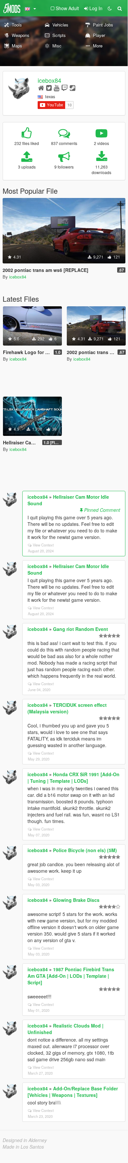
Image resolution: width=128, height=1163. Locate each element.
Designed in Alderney (25, 1140)
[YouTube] (56, 87)
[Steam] (72, 87)
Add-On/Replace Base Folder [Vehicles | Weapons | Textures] (72, 1091)
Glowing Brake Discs (76, 900)
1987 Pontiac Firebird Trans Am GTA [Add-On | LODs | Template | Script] (70, 976)
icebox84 (49, 80)
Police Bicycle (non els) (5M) (85, 850)
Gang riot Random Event (80, 629)
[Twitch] (64, 87)
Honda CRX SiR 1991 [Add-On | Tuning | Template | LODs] (73, 777)
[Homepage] (41, 87)
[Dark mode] (109, 8)
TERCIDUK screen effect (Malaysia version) (67, 708)
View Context (43, 544)
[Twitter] (49, 87)
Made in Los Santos (23, 1146)
